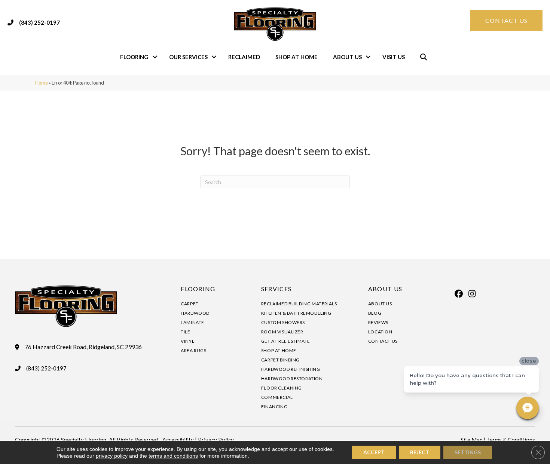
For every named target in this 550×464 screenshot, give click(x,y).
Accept (374, 452)
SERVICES (276, 288)
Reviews (378, 322)
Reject (419, 452)
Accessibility (178, 439)
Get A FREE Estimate (285, 341)
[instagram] (472, 294)
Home (41, 83)
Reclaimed (244, 57)
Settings (468, 452)
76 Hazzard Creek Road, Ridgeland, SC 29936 (83, 347)
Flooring (134, 57)
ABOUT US (385, 288)
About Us (347, 57)
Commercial (277, 397)
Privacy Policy (216, 439)
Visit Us (393, 57)
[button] (155, 57)
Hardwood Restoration (292, 378)
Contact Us (383, 341)
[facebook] (459, 294)
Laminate (192, 322)
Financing (274, 406)
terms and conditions (173, 456)
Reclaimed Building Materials (299, 303)
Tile (185, 332)
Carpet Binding (280, 360)
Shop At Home (296, 57)
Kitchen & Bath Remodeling (296, 313)
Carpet (190, 303)
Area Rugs (193, 350)
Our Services (188, 57)
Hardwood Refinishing (290, 369)
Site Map (472, 439)
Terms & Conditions (511, 439)
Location (380, 332)
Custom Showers (283, 322)
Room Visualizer (282, 332)
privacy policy (112, 456)
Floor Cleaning (281, 388)
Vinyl (187, 341)
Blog (374, 313)
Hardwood (195, 313)
